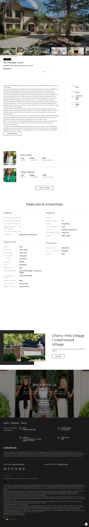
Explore (58, 356)
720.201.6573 (34, 160)
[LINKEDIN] (23, 468)
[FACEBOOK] (8, 468)
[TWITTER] (16, 468)
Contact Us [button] (44, 402)
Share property (12, 133)
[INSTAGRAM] (12, 468)
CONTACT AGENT (44, 188)
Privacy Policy (63, 464)
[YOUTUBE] (19, 468)
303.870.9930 (34, 177)
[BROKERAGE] (4, 468)
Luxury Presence (18, 464)
